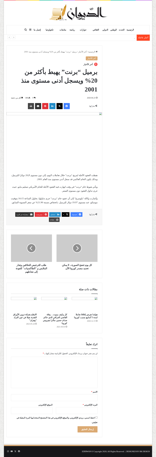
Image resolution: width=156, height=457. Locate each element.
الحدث (121, 30)
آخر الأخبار (82, 52)
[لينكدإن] (52, 106)
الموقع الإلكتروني (45, 405)
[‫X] (60, 106)
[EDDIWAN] (78, 13)
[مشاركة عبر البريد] (38, 106)
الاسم (94, 392)
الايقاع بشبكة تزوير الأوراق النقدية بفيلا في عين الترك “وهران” (25, 317)
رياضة (72, 30)
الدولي (105, 30)
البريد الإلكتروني (90, 405)
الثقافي (96, 30)
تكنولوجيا (49, 30)
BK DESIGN (145, 451)
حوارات (83, 30)
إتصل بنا (37, 30)
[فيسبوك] (67, 106)
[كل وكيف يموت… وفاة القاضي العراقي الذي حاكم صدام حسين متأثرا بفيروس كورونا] (54, 304)
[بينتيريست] (45, 106)
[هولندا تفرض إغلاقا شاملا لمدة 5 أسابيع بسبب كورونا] (85, 304)
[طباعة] (31, 106)
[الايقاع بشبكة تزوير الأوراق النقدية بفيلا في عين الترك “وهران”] (24, 304)
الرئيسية (130, 30)
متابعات (63, 30)
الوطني (113, 30)
